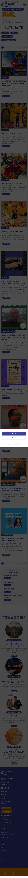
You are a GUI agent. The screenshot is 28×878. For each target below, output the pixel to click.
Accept (14, 434)
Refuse (14, 438)
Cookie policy (10, 444)
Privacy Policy (16, 444)
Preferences (14, 442)
